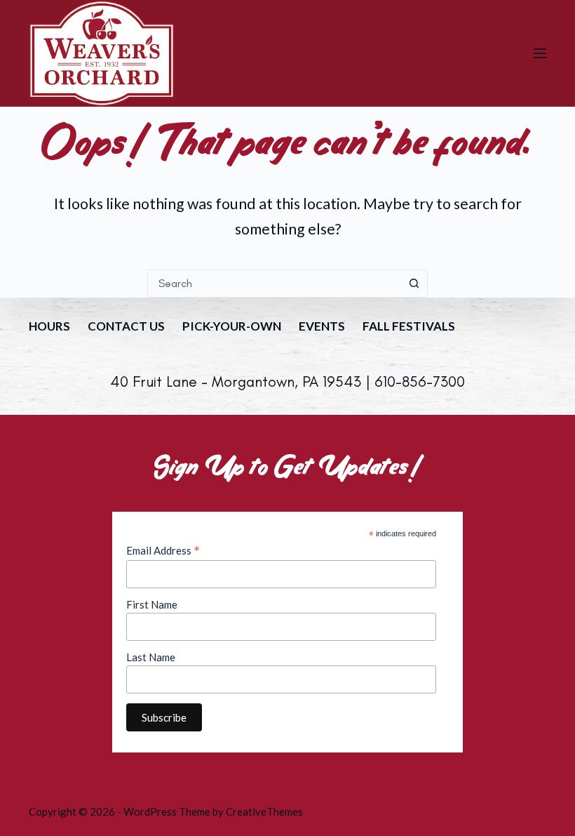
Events (322, 326)
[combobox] (274, 284)
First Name (151, 604)
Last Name (150, 657)
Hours (49, 326)
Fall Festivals (409, 326)
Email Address (163, 550)
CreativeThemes (264, 811)
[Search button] (413, 283)
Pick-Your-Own (231, 326)
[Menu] (540, 53)
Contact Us (126, 326)
